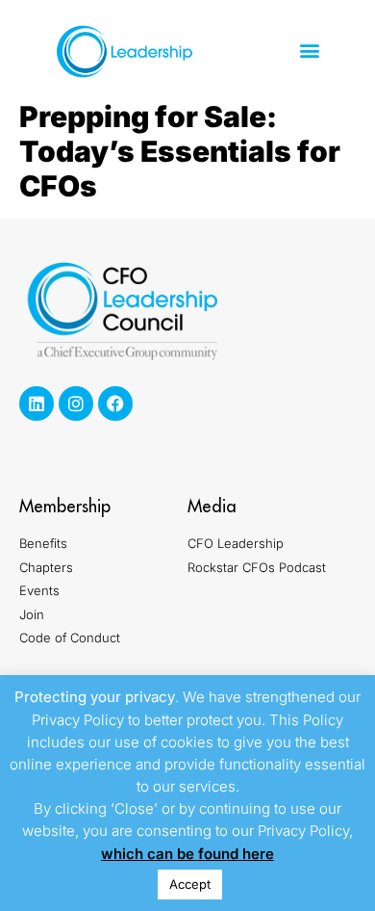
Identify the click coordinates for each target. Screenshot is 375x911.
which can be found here (187, 854)
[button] (309, 50)
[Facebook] (115, 403)
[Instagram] (76, 403)
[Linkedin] (36, 403)
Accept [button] (190, 884)
